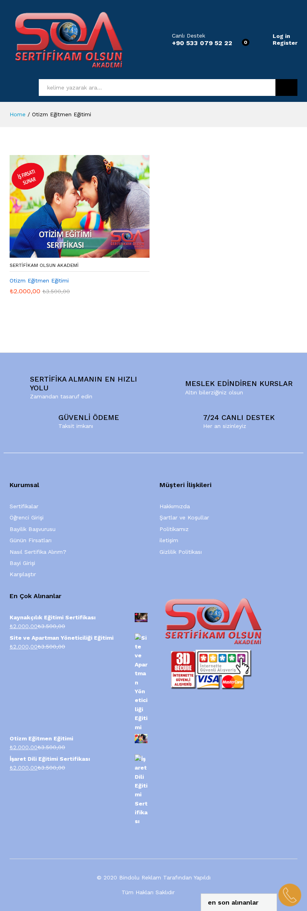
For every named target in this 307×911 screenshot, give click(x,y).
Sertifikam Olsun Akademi (44, 265)
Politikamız (174, 529)
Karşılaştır (23, 574)
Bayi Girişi (22, 563)
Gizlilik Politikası (180, 552)
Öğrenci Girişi (27, 517)
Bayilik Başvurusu (33, 529)
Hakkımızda (174, 506)
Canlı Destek (188, 35)
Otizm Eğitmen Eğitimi (39, 280)
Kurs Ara (286, 87)
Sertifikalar (24, 506)
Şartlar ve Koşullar (184, 517)
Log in (281, 36)
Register (285, 43)
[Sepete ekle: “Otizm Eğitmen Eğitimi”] (70, 253)
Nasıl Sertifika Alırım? (38, 552)
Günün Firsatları (31, 540)
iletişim (168, 540)
